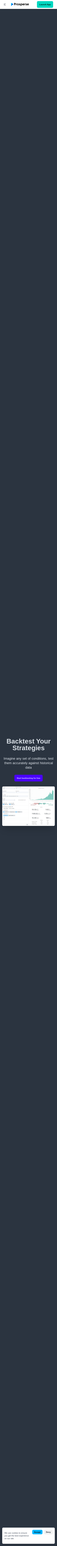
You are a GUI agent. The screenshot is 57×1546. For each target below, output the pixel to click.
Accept (37, 1532)
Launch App (45, 4)
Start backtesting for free (28, 778)
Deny (48, 1532)
